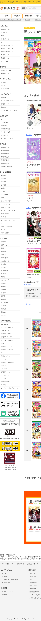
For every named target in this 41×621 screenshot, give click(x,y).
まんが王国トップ (7, 564)
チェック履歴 (5, 88)
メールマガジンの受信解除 (10, 579)
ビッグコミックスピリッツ (9, 340)
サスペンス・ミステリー (8, 210)
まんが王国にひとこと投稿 (9, 110)
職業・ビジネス (5, 207)
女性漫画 (3, 175)
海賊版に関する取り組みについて (10, 439)
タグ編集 (28, 285)
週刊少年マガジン (6, 346)
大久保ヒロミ (5, 261)
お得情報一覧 (5, 73)
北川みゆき (4, 273)
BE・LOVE (4, 324)
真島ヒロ (3, 312)
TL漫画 (3, 188)
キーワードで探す (6, 132)
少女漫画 (3, 178)
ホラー (3, 223)
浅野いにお (4, 245)
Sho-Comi (4, 369)
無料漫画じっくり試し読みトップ (27, 564)
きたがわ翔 (4, 270)
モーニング (4, 365)
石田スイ (3, 248)
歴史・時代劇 (5, 213)
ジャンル (3, 42)
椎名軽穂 (3, 283)
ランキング (4, 32)
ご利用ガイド (5, 104)
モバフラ (3, 385)
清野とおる (4, 289)
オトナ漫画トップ (6, 61)
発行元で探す (5, 135)
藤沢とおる (4, 309)
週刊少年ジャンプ (6, 337)
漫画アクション (5, 381)
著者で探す (4, 125)
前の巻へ (29, 304)
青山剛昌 (3, 242)
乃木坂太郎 (4, 302)
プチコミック (5, 330)
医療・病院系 (5, 233)
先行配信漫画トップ (7, 45)
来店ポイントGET (6, 70)
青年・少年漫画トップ (7, 51)
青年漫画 (3, 182)
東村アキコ (4, 305)
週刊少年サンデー (6, 372)
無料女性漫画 (5, 153)
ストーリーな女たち (7, 327)
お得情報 (4, 594)
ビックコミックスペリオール (9, 388)
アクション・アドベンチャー (9, 220)
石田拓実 (3, 251)
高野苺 (3, 296)
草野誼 (3, 277)
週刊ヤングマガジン (7, 334)
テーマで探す (5, 122)
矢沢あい (3, 315)
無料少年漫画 (5, 163)
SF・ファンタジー (6, 226)
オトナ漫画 (4, 194)
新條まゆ (3, 286)
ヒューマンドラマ (6, 201)
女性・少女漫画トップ (7, 48)
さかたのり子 (5, 280)
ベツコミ (3, 359)
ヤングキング (5, 375)
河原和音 (3, 267)
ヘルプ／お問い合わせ (7, 101)
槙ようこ (29, 135)
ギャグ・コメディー (7, 204)
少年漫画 (3, 185)
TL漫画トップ (5, 55)
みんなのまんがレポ (7, 138)
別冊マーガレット (6, 356)
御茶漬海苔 (4, 264)
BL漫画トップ (5, 58)
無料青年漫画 (5, 160)
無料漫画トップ (5, 29)
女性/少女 (28, 16)
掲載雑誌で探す (5, 129)
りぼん (28, 208)
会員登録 (3, 82)
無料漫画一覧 (5, 150)
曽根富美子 (4, 293)
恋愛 (2, 198)
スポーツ (3, 217)
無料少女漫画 (5, 157)
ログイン (3, 85)
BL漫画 (3, 191)
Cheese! (3, 353)
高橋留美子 (4, 299)
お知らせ (3, 97)
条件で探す (4, 119)
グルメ (3, 229)
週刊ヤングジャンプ (7, 349)
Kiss (2, 343)
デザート (3, 378)
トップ (5, 16)
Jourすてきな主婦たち (7, 362)
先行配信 (17, 16)
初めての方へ (5, 107)
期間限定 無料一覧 (6, 166)
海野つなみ (4, 254)
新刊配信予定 (5, 39)
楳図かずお (4, 258)
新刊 (2, 35)
